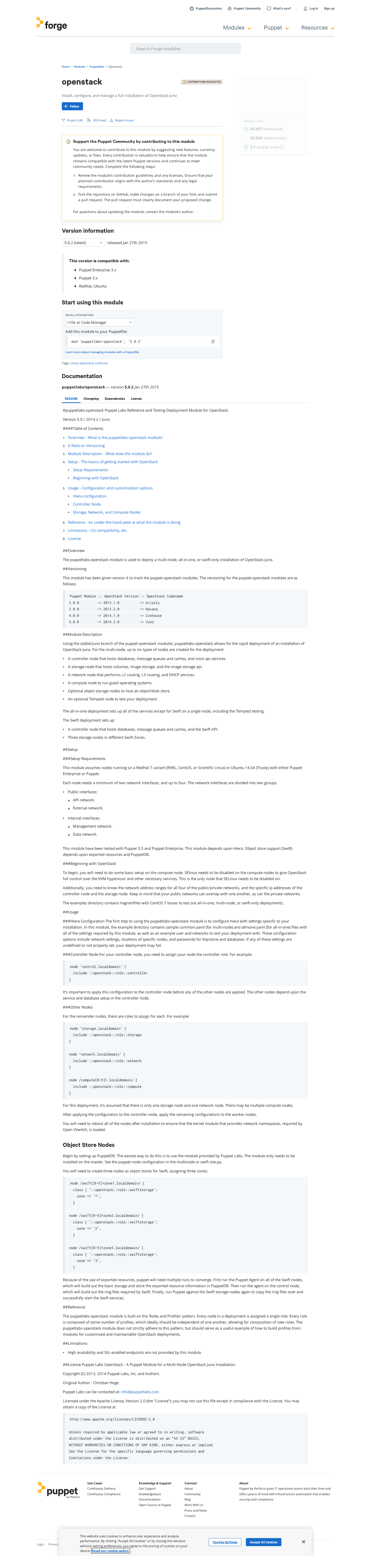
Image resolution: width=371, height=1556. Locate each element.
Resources (314, 27)
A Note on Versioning (86, 445)
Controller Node (87, 504)
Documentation (150, 1499)
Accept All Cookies (263, 1542)
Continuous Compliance (104, 1494)
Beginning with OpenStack (96, 477)
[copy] (213, 341)
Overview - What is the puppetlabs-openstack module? (115, 437)
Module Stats (253, 121)
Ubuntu (100, 285)
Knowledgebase (150, 1494)
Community (192, 1494)
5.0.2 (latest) (75, 242)
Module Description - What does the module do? (110, 453)
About (188, 1488)
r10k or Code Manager (87, 322)
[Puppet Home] (59, 1499)
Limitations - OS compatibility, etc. (97, 530)
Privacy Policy (57, 1544)
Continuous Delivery (101, 1488)
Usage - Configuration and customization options (110, 487)
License (74, 538)
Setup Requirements (90, 469)
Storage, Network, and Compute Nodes (107, 512)
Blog (187, 1499)
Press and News (195, 1510)
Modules (234, 27)
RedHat (85, 285)
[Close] (303, 1541)
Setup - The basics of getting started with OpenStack (113, 461)
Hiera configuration (90, 495)
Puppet (273, 27)
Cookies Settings (225, 1542)
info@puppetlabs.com (140, 1391)
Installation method (79, 315)
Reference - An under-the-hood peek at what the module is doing (124, 522)
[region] (185, 1542)
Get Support (147, 1488)
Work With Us (193, 1505)
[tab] (71, 398)
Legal (40, 1544)
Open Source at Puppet (155, 1505)
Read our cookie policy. (110, 1550)
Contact (189, 1516)
